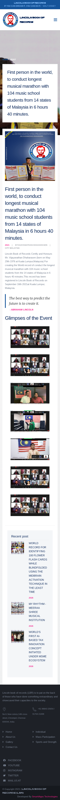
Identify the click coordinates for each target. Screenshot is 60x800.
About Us (10, 736)
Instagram (15, 770)
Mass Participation (45, 736)
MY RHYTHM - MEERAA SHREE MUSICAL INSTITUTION (37, 612)
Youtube (14, 765)
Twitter (13, 775)
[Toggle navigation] (55, 19)
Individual (40, 731)
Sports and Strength (46, 742)
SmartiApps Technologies (45, 796)
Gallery (9, 742)
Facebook (14, 760)
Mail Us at (14, 780)
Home (5, 60)
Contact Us (11, 747)
